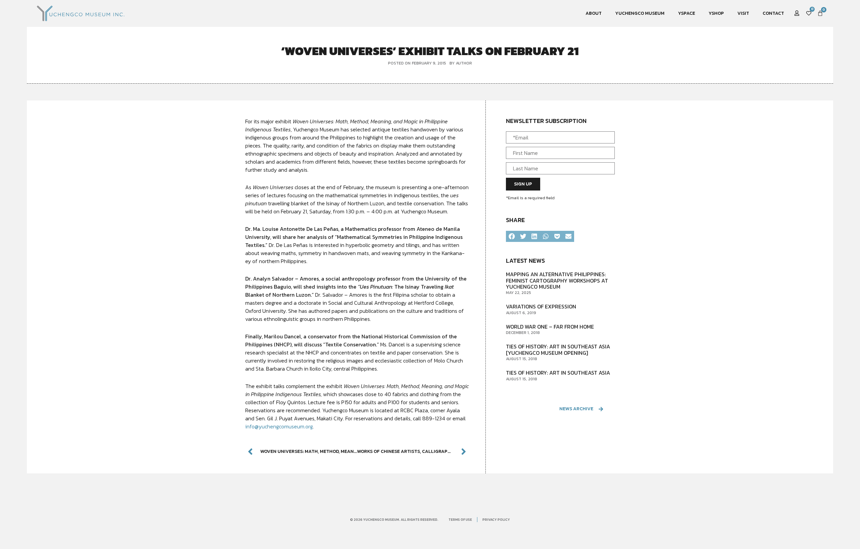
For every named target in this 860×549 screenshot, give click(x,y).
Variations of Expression (541, 306)
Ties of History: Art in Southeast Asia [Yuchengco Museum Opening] (558, 349)
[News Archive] (600, 409)
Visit (743, 13)
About (594, 13)
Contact (773, 13)
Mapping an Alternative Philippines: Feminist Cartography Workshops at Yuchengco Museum (557, 280)
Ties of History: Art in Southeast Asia (558, 373)
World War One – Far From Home (550, 327)
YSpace (686, 13)
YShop (716, 13)
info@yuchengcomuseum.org (279, 426)
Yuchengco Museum (639, 13)
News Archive (576, 408)
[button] (511, 236)
